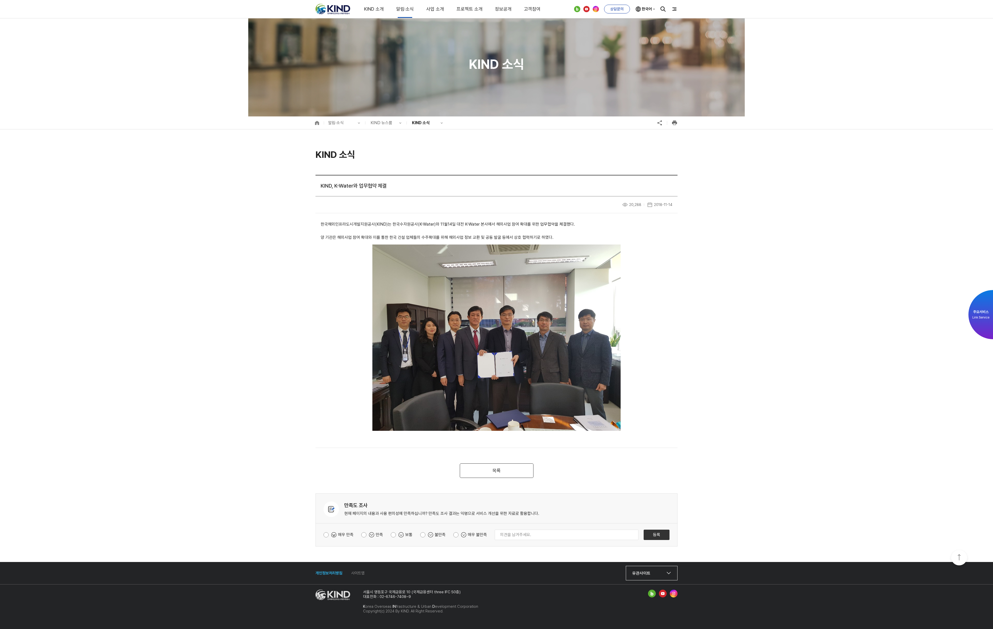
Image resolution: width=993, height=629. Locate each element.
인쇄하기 (674, 123)
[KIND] (332, 9)
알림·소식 (405, 9)
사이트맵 (358, 573)
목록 (496, 470)
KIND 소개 (374, 9)
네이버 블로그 (577, 9)
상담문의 (617, 9)
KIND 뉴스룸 (381, 122)
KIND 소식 (421, 122)
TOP (959, 558)
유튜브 (586, 9)
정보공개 (503, 9)
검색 (663, 9)
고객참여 (532, 9)
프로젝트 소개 (469, 9)
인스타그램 (596, 9)
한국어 (647, 9)
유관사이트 (641, 573)
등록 (656, 534)
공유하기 (660, 123)
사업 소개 (435, 9)
